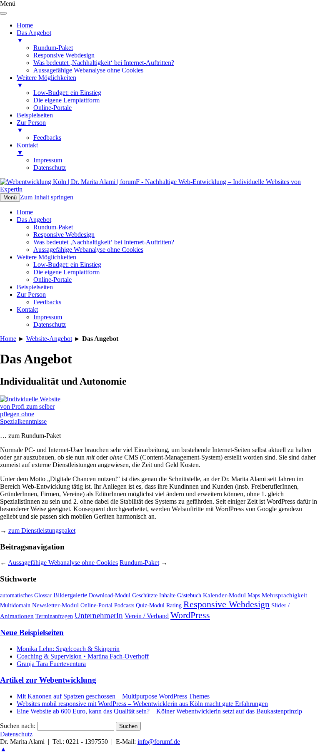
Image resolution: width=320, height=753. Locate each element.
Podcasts (124, 605)
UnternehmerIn (99, 615)
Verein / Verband (147, 616)
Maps (254, 595)
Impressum (47, 317)
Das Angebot (34, 219)
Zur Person (31, 294)
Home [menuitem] (25, 25)
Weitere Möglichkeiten (46, 257)
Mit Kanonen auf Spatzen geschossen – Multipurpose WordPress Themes (113, 696)
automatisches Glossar (26, 595)
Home (25, 212)
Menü (10, 197)
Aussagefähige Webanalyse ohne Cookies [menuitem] (88, 70)
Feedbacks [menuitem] (47, 137)
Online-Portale (52, 279)
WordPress (190, 615)
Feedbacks (47, 302)
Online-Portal (96, 605)
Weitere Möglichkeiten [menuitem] (46, 81)
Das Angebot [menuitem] (34, 36)
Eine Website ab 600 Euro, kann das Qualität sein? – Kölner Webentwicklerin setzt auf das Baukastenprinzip (159, 711)
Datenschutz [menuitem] (49, 167)
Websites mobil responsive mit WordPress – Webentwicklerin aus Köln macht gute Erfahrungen (142, 703)
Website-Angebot (49, 338)
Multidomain (15, 605)
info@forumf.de (159, 741)
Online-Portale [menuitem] (52, 107)
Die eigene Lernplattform (66, 272)
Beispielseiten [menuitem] (35, 115)
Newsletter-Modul (55, 605)
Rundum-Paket (53, 227)
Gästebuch (189, 595)
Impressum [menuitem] (47, 160)
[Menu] (3, 13)
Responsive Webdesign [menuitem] (64, 55)
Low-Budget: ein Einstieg (67, 264)
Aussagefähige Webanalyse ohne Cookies (88, 249)
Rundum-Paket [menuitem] (53, 47)
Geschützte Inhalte (153, 595)
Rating (174, 605)
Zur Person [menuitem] (31, 126)
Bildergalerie (70, 595)
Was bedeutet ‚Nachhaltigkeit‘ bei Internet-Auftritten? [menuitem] (103, 62)
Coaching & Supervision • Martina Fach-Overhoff (83, 656)
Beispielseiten (35, 287)
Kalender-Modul (224, 595)
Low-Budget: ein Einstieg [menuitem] (67, 92)
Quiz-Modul (150, 605)
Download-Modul (109, 595)
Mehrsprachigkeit (284, 595)
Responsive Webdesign (64, 234)
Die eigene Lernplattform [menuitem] (66, 100)
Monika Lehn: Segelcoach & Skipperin (68, 648)
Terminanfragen (54, 616)
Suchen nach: (17, 725)
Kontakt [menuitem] (27, 149)
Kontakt (27, 309)
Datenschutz (49, 324)
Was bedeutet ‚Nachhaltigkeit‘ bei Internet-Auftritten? (103, 242)
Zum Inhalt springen (46, 197)
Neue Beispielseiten (32, 632)
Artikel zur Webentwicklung (48, 680)
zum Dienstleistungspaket (41, 530)
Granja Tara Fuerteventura (51, 663)
